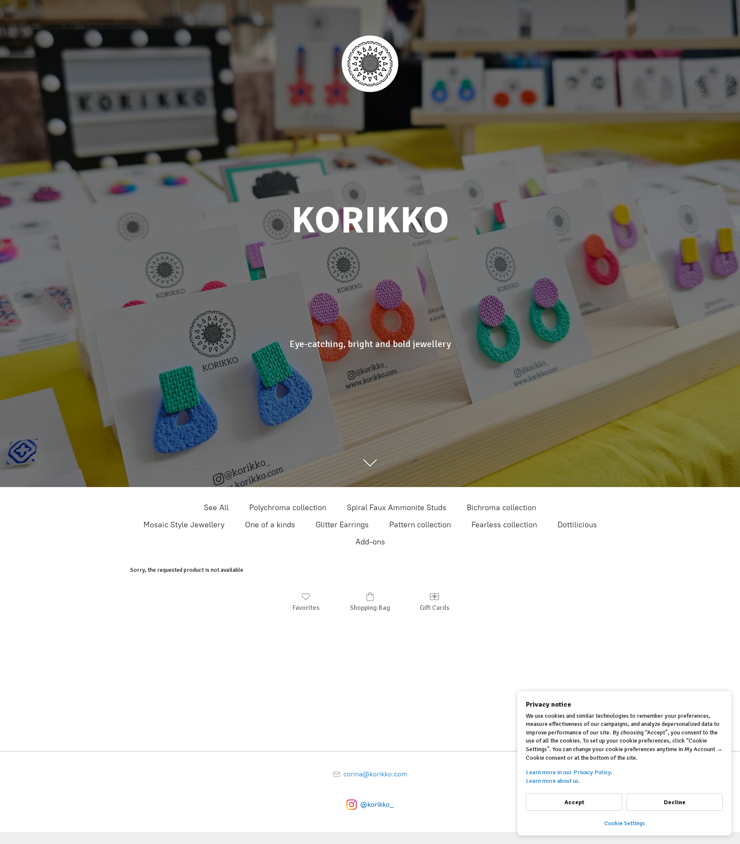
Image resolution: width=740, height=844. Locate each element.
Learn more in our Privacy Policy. (569, 772)
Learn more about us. (553, 781)
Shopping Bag (370, 607)
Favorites (305, 607)
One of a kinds (270, 524)
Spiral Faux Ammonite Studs (396, 507)
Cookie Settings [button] (624, 823)
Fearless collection (504, 524)
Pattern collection (420, 524)
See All (216, 507)
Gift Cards (434, 607)
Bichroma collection (501, 507)
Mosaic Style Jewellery (183, 524)
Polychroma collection (287, 507)
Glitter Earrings (342, 524)
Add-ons (370, 542)
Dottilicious (577, 524)
